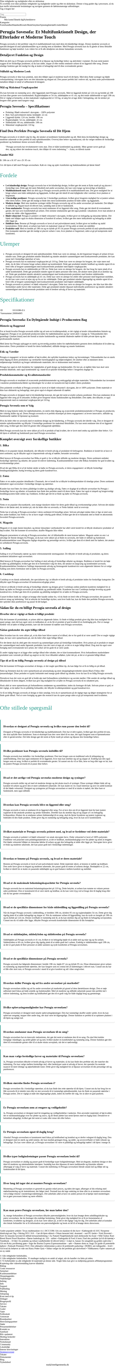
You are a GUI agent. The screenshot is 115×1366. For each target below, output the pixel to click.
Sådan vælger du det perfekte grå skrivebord (66, 1248)
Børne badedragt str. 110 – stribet (41, 1238)
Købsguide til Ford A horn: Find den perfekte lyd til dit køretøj (85, 1238)
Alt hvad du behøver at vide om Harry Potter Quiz (22, 1248)
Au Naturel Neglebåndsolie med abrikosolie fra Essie (72, 1236)
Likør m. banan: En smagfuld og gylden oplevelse (89, 1241)
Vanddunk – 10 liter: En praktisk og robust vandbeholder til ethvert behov (32, 1241)
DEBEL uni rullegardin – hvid (98, 1246)
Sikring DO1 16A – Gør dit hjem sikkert (36, 1233)
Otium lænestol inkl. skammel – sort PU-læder (76, 1233)
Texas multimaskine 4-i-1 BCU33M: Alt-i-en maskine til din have (51, 1231)
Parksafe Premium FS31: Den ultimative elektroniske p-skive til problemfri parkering (45, 1246)
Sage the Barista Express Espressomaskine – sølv (50, 1243)
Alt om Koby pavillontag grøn (13, 1243)
